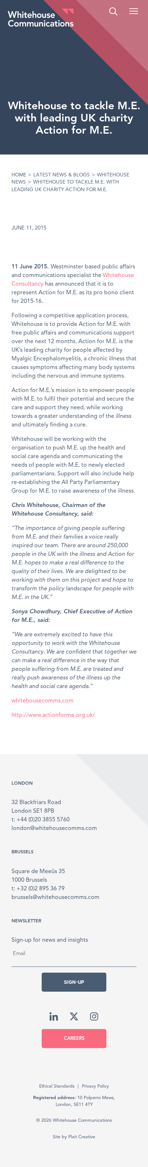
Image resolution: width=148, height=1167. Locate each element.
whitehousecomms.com (42, 701)
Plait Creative (81, 1137)
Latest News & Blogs (61, 175)
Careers (74, 1038)
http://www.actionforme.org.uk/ (53, 715)
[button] (133, 11)
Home (18, 175)
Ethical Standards (56, 1086)
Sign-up (74, 982)
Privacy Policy (95, 1086)
